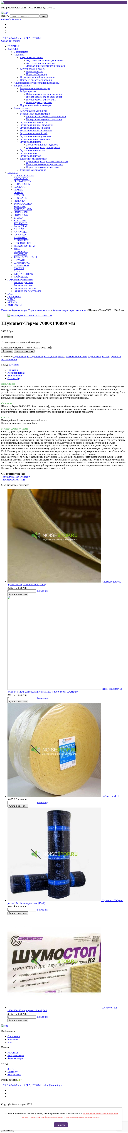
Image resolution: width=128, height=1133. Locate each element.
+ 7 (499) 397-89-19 (32, 38)
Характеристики (16, 372)
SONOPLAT (20, 201)
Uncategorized (21, 51)
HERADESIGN (22, 184)
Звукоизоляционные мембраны (36, 125)
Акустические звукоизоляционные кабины (36, 82)
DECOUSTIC (21, 178)
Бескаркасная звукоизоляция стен (44, 119)
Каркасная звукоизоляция (33, 158)
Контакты (12, 1039)
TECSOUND (20, 223)
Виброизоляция (22, 85)
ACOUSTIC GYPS (24, 175)
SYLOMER (20, 220)
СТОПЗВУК (20, 254)
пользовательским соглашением (82, 1117)
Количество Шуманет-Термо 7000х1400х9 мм (25, 347)
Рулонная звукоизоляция (33, 170)
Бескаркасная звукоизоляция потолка (46, 116)
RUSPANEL (20, 198)
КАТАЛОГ (13, 49)
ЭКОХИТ (19, 268)
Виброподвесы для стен (39, 102)
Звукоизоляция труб (30, 156)
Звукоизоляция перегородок (35, 139)
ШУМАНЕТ (20, 260)
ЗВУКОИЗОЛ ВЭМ (24, 246)
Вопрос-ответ (14, 375)
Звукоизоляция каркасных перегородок (47, 161)
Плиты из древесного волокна (36, 80)
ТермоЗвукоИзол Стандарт (15, 476)
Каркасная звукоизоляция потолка (44, 164)
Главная (5, 310)
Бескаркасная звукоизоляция (35, 113)
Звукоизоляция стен (30, 153)
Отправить (7, 1130)
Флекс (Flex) (20, 226)
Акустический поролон (32, 68)
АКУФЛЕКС (20, 231)
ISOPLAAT (20, 186)
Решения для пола (23, 282)
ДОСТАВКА (14, 296)
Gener (17, 271)
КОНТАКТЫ (14, 305)
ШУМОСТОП (21, 265)
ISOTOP (18, 192)
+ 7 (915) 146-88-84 (11, 38)
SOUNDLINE (21, 212)
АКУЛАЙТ (20, 229)
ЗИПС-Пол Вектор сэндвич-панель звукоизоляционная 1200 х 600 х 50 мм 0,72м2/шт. (64, 690)
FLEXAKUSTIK (22, 181)
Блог (9, 1042)
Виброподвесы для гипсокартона (44, 94)
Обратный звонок (10, 41)
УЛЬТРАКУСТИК (23, 274)
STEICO (18, 217)
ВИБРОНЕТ (20, 237)
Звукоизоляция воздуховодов (35, 136)
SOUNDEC (20, 206)
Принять (61, 1125)
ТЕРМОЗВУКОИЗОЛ (25, 257)
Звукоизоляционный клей (33, 133)
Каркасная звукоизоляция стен (42, 167)
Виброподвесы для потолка (41, 99)
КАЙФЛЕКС (21, 276)
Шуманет (14, 364)
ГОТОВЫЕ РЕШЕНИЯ (20, 279)
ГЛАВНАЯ (13, 46)
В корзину (7, 351)
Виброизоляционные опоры (35, 88)
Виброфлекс (14, 1074)
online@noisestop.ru (11, 19)
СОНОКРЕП (21, 251)
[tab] (67, 370)
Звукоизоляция (22, 108)
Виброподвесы (28, 91)
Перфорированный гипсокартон (37, 77)
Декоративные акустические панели (45, 66)
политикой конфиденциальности (46, 1117)
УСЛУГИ (12, 302)
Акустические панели (31, 57)
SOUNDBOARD (23, 203)
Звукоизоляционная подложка (42, 144)
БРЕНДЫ (12, 172)
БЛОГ (10, 293)
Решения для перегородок (27, 291)
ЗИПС (17, 248)
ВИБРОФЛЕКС (22, 243)
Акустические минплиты (33, 111)
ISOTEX (18, 189)
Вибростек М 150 (111, 796)
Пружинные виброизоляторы (35, 105)
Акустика (19, 54)
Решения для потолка (25, 288)
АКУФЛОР (20, 234)
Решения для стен (23, 285)
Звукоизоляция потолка (32, 150)
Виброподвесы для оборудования (44, 96)
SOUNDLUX (21, 215)
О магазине (13, 1036)
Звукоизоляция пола (30, 141)
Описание (12, 370)
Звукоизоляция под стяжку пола (43, 147)
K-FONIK (19, 195)
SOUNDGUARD (23, 209)
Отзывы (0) (13, 378)
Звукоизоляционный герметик (36, 130)
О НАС (11, 299)
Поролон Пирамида (36, 74)
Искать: (5, 16)
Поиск (43, 16)
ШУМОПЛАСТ (22, 262)
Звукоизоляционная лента (33, 122)
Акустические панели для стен (42, 63)
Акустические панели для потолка (44, 60)
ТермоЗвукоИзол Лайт (13, 479)
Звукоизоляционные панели (35, 127)
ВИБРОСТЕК (21, 240)
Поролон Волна (34, 71)
